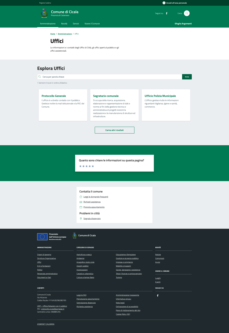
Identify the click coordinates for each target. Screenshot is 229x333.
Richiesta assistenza (85, 306)
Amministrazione (47, 23)
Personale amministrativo (47, 273)
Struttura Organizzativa (46, 258)
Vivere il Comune (92, 23)
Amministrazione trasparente (127, 295)
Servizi (76, 23)
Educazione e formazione (126, 254)
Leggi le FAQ (81, 295)
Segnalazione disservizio (86, 302)
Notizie (158, 254)
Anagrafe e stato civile (85, 262)
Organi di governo (44, 254)
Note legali (120, 302)
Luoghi (158, 278)
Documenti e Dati (44, 277)
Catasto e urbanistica (85, 273)
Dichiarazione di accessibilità (127, 306)
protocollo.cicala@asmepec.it (52, 308)
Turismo (119, 277)
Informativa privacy (123, 298)
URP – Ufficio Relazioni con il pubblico (52, 306)
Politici (39, 269)
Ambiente (80, 258)
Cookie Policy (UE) (123, 314)
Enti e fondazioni (43, 266)
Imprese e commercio (124, 262)
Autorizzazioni (82, 269)
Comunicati (159, 258)
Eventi (157, 282)
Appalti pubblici (82, 266)
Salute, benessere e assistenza (128, 269)
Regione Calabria (45, 3)
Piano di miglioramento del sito (128, 310)
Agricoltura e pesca (84, 254)
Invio (187, 76)
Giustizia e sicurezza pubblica (127, 258)
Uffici (39, 262)
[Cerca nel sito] (187, 13)
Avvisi (157, 262)
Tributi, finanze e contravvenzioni (129, 273)
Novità (64, 23)
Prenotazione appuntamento (88, 298)
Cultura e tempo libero (85, 277)
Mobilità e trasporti (123, 266)
